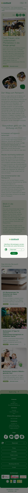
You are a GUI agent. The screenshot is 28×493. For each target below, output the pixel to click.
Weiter (14, 253)
